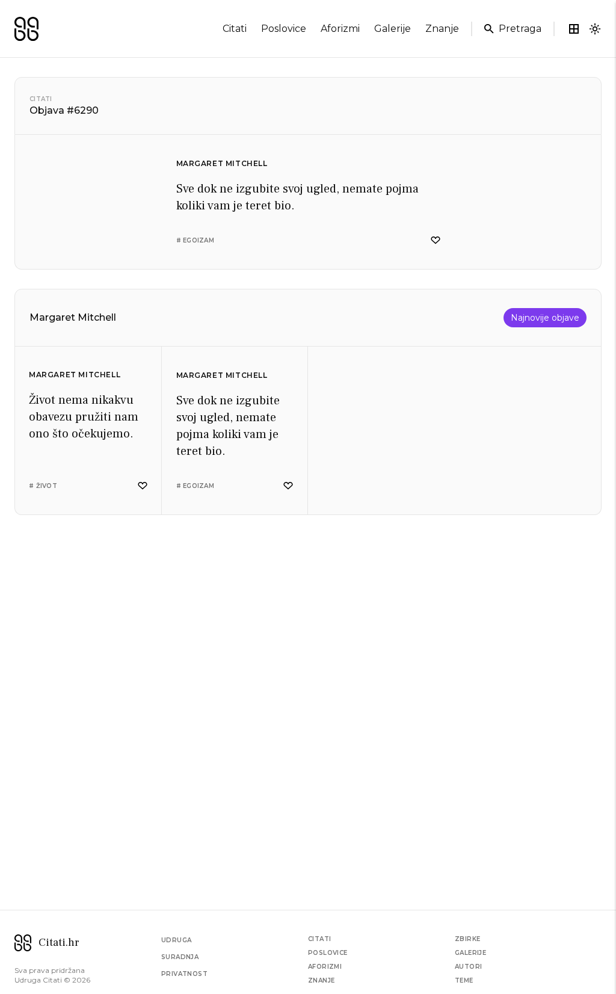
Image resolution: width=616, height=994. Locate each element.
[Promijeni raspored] (574, 29)
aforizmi (340, 28)
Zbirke (467, 939)
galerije (392, 28)
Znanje (321, 980)
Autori (468, 967)
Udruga (176, 940)
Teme (464, 980)
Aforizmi (325, 967)
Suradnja (180, 957)
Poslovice (328, 953)
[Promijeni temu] (595, 29)
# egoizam (195, 240)
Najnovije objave (545, 317)
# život (43, 486)
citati (235, 28)
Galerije (470, 953)
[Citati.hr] (26, 29)
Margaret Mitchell (222, 163)
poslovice (283, 28)
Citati (40, 99)
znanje (442, 28)
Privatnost (184, 974)
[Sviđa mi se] (435, 240)
